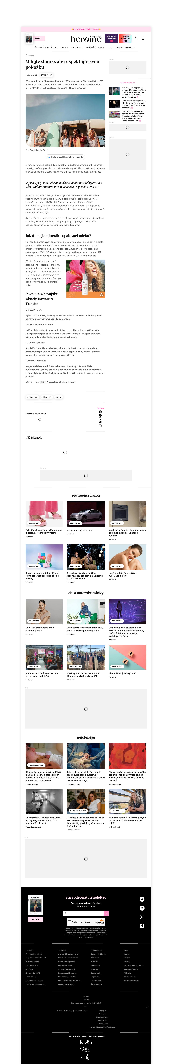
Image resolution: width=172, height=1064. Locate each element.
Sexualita (94, 969)
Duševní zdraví (96, 980)
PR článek (34, 437)
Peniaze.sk (102, 1020)
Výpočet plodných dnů (34, 954)
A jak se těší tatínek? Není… (68, 954)
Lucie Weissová (114, 827)
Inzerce (126, 954)
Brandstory (46, 75)
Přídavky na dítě (32, 965)
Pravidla (86, 1000)
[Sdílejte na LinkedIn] (101, 418)
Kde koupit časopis (131, 969)
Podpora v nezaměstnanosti (36, 958)
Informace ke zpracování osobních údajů (86, 1003)
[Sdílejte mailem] (101, 422)
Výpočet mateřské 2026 (34, 980)
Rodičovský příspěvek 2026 (36, 984)
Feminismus (95, 965)
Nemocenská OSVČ (33, 973)
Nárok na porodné (32, 962)
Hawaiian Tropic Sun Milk (38, 195)
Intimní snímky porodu (66, 962)
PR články (127, 973)
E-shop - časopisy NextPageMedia (102, 1027)
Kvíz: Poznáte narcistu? (67, 977)
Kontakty (127, 962)
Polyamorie (95, 977)
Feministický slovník (131, 980)
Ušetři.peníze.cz (102, 1017)
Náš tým (127, 958)
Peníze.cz (102, 1014)
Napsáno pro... (118, 811)
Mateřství (94, 962)
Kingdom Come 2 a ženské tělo (69, 980)
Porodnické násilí (36, 765)
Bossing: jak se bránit (66, 984)
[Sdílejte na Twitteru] (101, 415)
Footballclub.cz (102, 1024)
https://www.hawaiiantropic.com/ (58, 382)
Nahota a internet (78, 811)
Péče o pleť (46, 397)
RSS (86, 1006)
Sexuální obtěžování (98, 954)
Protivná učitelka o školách (68, 958)
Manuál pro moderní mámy (133, 965)
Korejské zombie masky (67, 973)
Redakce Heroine (32, 784)
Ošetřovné (29, 969)
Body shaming (96, 973)
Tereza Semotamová (33, 827)
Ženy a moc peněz (126, 37)
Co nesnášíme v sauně (66, 969)
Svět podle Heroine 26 (111, 37)
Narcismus (95, 958)
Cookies (86, 996)
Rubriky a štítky (129, 977)
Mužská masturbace (65, 965)
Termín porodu (31, 977)
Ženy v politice (96, 984)
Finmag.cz (102, 1011)
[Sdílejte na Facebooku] (101, 411)
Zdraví (58, 397)
